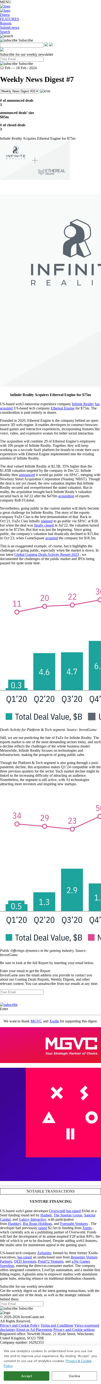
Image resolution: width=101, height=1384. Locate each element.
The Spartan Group (68, 1215)
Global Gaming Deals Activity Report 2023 (46, 555)
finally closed (44, 525)
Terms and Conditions (57, 1325)
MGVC (36, 1021)
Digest (5, 15)
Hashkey (14, 1224)
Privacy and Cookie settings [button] (74, 1330)
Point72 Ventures (50, 1261)
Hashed (46, 1215)
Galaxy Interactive (32, 1219)
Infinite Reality (83, 404)
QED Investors (25, 1261)
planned (47, 521)
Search (5, 32)
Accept (26, 1376)
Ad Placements (41, 1330)
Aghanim (44, 1253)
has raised (73, 1211)
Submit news (9, 27)
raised (42, 1228)
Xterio (87, 1228)
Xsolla (54, 1021)
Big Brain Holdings (37, 1224)
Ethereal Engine (62, 408)
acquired (51, 538)
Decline (74, 1376)
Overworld (57, 1211)
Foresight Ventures (74, 1224)
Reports (6, 23)
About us (22, 1330)
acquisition (66, 496)
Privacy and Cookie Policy (20, 1325)
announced (27, 475)
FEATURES (9, 19)
